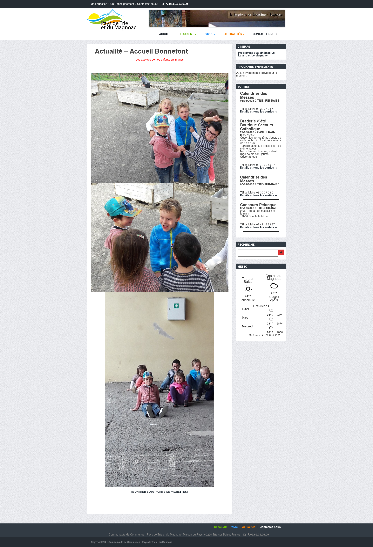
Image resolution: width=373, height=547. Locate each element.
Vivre (210, 34)
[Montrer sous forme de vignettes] (159, 491)
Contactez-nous (265, 34)
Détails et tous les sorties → (258, 111)
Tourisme (188, 34)
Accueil (165, 34)
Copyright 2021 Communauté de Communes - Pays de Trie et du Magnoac (131, 542)
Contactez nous (270, 527)
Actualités (234, 34)
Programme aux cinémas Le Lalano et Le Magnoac (256, 54)
